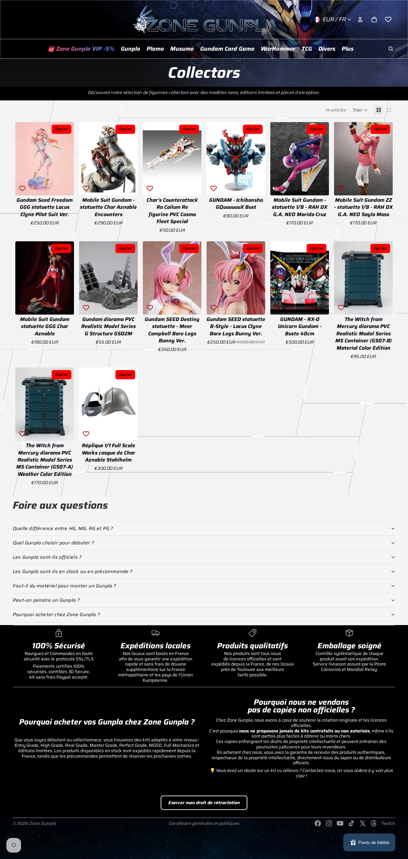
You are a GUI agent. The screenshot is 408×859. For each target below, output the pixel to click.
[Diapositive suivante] (67, 159)
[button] (360, 110)
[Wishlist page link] (388, 19)
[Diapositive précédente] (22, 159)
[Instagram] (329, 823)
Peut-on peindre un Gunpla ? (46, 600)
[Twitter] (363, 823)
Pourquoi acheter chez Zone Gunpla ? (56, 614)
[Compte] (360, 19)
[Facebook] (318, 823)
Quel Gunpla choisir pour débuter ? (53, 543)
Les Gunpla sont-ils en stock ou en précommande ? (73, 571)
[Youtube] (340, 823)
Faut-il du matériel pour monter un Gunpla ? (64, 586)
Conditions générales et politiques (204, 823)
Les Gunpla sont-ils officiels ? (47, 557)
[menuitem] (348, 49)
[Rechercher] (391, 49)
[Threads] (374, 823)
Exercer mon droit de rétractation (204, 802)
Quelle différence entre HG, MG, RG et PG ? (63, 528)
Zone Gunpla (42, 823)
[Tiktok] (351, 823)
